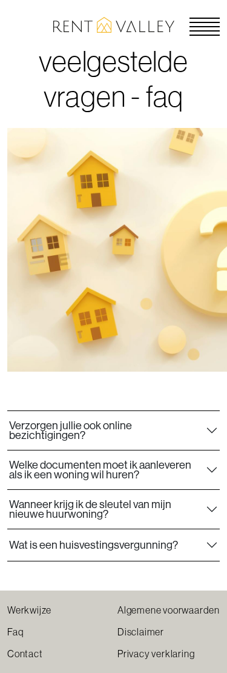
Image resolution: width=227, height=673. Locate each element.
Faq (15, 632)
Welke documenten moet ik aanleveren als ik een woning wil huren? (100, 469)
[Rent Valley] (113, 24)
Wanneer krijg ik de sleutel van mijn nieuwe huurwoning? (90, 509)
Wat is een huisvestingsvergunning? (93, 545)
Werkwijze (29, 610)
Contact (25, 654)
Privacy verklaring (155, 654)
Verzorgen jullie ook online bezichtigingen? (70, 430)
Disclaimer (140, 632)
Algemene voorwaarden (168, 610)
